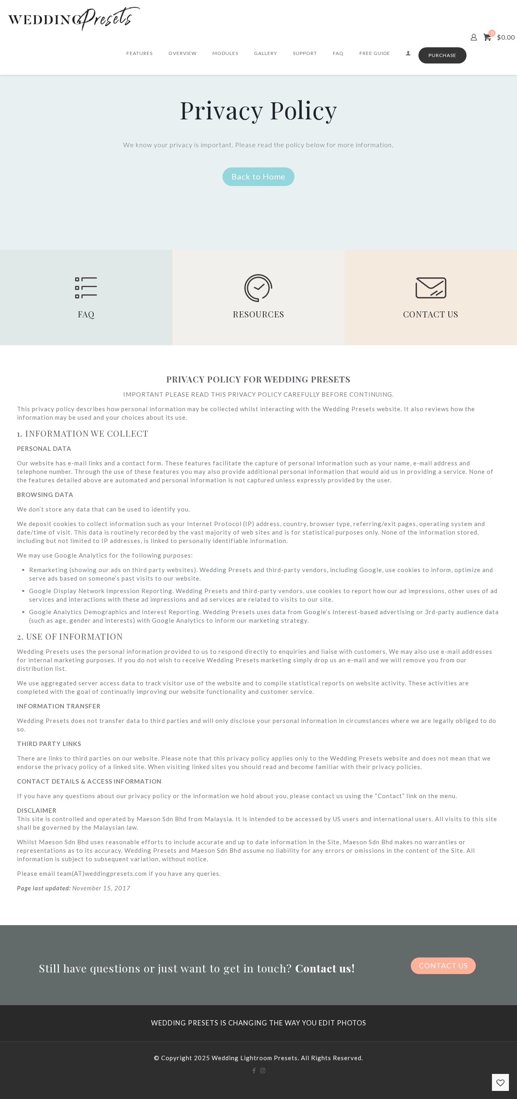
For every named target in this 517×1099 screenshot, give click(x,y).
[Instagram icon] (263, 1070)
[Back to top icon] (478, 1082)
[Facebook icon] (254, 1070)
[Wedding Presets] (74, 18)
